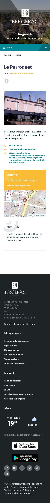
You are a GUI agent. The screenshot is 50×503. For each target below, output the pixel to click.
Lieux (18, 55)
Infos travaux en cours (15, 363)
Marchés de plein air (13, 354)
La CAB (7, 390)
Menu (10, 47)
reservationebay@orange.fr (22, 149)
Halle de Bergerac (12, 381)
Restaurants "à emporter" (21, 73)
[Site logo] (25, 29)
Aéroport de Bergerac (14, 399)
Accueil (7, 55)
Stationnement (11, 350)
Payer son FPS (10, 345)
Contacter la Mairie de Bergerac (19, 324)
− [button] (8, 197)
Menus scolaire (11, 359)
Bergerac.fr (25, 34)
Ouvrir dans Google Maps (18, 185)
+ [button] (8, 193)
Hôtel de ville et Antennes (16, 341)
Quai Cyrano (9, 385)
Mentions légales (12, 490)
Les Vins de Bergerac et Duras (18, 394)
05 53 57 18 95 (15, 145)
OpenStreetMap (40, 215)
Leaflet (30, 215)
